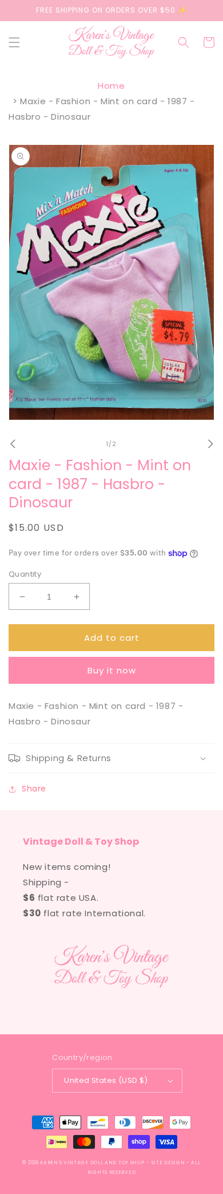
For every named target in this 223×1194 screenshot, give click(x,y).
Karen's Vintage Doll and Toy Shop (92, 1162)
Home (111, 86)
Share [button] (34, 788)
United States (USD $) (106, 1080)
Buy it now (111, 670)
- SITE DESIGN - (168, 1162)
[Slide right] (210, 443)
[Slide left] (12, 443)
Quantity (25, 574)
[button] (14, 42)
